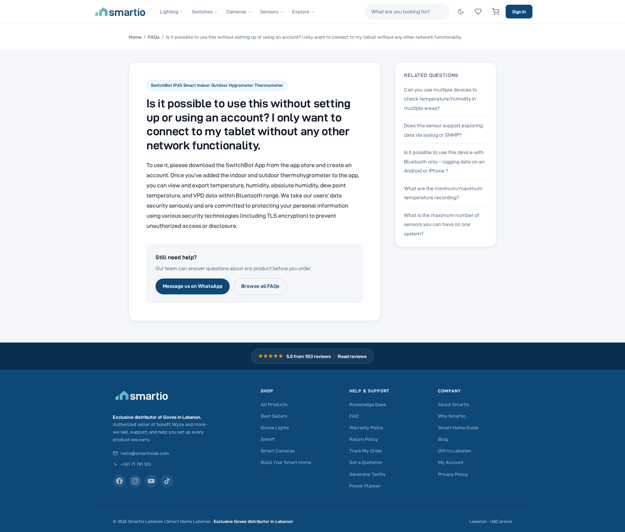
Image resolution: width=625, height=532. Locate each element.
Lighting (169, 11)
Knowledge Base (367, 404)
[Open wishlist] (478, 11)
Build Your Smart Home (286, 462)
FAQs (154, 36)
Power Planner (364, 485)
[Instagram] (135, 481)
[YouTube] (151, 481)
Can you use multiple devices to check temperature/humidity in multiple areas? (440, 99)
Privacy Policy (453, 474)
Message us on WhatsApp (192, 286)
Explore (301, 11)
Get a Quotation (365, 462)
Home (135, 36)
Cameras (236, 11)
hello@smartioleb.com (145, 453)
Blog (443, 439)
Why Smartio (451, 415)
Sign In (519, 11)
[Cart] (495, 11)
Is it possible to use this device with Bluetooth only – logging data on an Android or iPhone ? (444, 161)
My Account (450, 462)
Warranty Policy (366, 427)
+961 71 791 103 (136, 464)
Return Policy (363, 439)
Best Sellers (274, 415)
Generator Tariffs (367, 474)
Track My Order (365, 450)
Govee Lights (275, 427)
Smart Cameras (278, 450)
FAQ (353, 415)
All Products (274, 404)
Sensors (269, 11)
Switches (202, 11)
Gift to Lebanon (454, 450)
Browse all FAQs (260, 286)
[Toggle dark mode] (461, 11)
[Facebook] (119, 481)
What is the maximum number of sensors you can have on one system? (441, 224)
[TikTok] (167, 481)
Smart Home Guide (458, 427)
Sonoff (268, 439)
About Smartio (453, 404)
